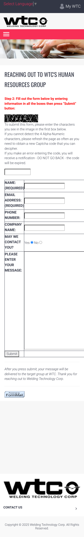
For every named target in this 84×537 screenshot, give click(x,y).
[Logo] (25, 21)
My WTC (73, 6)
